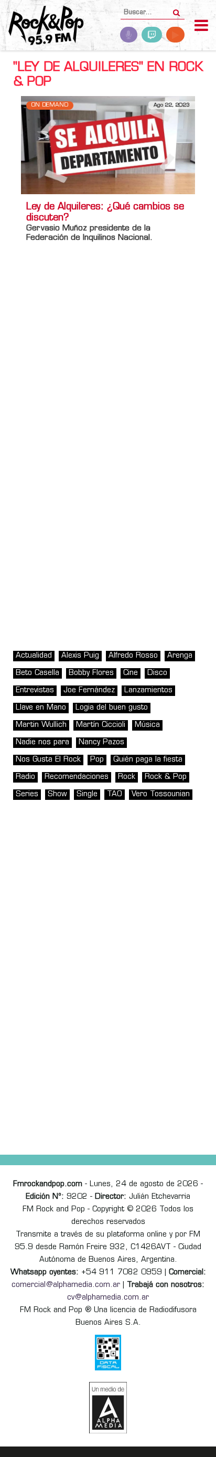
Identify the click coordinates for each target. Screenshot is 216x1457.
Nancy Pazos (101, 742)
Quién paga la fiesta (147, 760)
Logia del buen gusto (111, 708)
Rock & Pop (166, 777)
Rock (126, 777)
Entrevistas (35, 690)
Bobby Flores (91, 673)
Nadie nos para (42, 742)
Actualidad (34, 656)
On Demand (49, 105)
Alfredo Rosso (133, 656)
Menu (201, 27)
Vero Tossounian (161, 794)
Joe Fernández (89, 690)
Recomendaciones (77, 777)
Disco (157, 673)
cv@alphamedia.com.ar (108, 1298)
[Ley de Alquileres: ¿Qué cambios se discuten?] (108, 145)
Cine (130, 673)
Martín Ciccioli (100, 725)
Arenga (179, 656)
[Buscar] (176, 9)
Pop (97, 760)
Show (57, 794)
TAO (114, 794)
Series (27, 794)
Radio (25, 777)
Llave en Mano (41, 708)
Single (87, 794)
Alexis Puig (80, 656)
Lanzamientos (148, 690)
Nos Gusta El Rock (48, 760)
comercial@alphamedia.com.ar (66, 1285)
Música (147, 725)
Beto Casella (37, 673)
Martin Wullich (41, 725)
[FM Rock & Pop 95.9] (42, 26)
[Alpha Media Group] (108, 1407)
